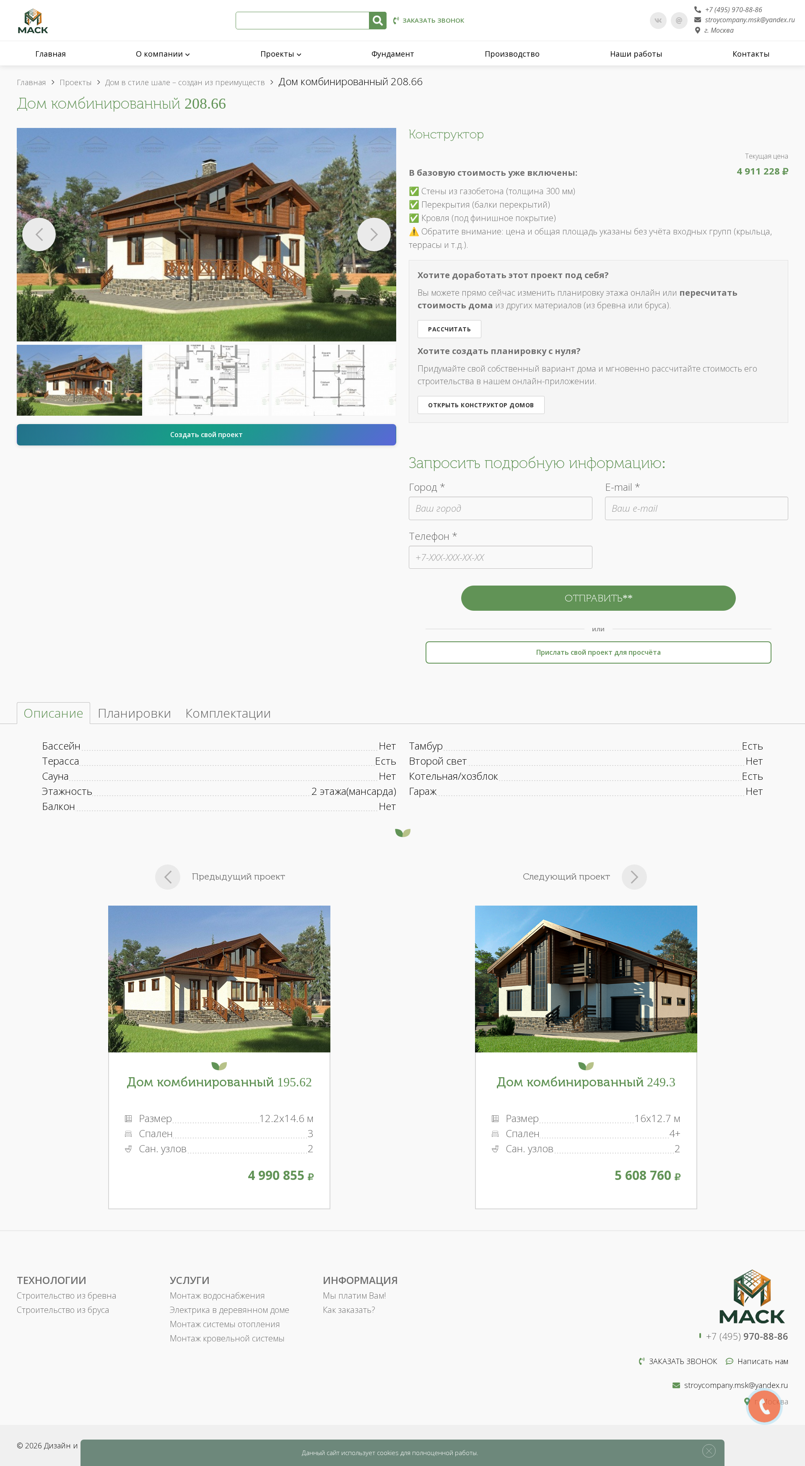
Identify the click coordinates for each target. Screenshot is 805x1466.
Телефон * (433, 536)
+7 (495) (747, 1336)
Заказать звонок (433, 20)
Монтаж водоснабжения (217, 1295)
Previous (39, 234)
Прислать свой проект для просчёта (598, 652)
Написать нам (762, 1361)
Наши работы (636, 54)
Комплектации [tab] (228, 712)
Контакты (751, 54)
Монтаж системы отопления (225, 1324)
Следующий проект (566, 876)
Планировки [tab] (134, 712)
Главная (50, 54)
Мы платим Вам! (354, 1295)
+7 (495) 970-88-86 (733, 9)
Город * (427, 487)
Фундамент (392, 54)
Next (374, 234)
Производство (512, 54)
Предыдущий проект (238, 876)
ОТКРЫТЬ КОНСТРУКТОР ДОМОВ (481, 405)
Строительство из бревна (67, 1295)
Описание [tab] (53, 712)
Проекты (277, 54)
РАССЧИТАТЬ (449, 329)
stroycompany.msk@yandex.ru (750, 19)
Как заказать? (349, 1309)
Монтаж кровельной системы (227, 1338)
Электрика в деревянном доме (229, 1309)
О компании (159, 54)
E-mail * (622, 487)
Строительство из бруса (63, 1309)
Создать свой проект (206, 434)
